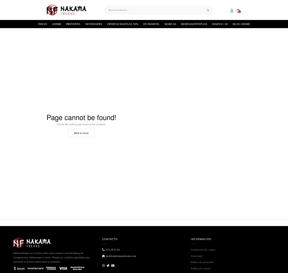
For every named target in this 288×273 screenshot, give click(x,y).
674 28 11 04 (113, 249)
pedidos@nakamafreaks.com (121, 256)
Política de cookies (200, 268)
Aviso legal (196, 256)
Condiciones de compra (203, 249)
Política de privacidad (202, 262)
